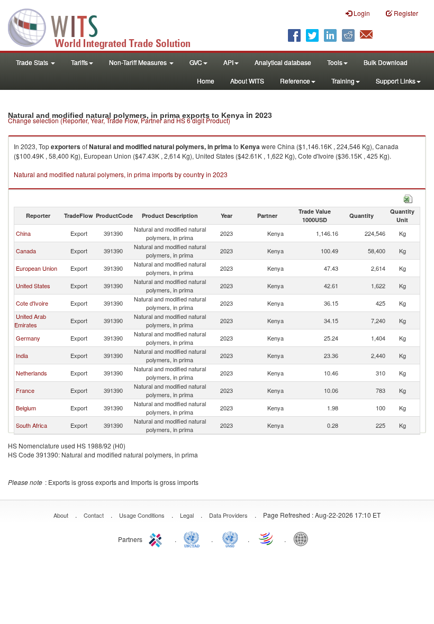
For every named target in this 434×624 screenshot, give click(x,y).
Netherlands (31, 373)
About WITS (247, 80)
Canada (26, 250)
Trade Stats (33, 62)
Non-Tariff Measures (138, 62)
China (23, 233)
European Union (36, 268)
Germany (28, 338)
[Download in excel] (408, 197)
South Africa (31, 425)
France (25, 390)
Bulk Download (386, 62)
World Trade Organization (266, 538)
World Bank (303, 538)
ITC (157, 538)
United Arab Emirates (30, 320)
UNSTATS (230, 538)
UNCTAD (193, 538)
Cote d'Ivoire (32, 303)
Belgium (26, 407)
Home (205, 80)
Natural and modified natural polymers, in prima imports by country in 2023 (121, 174)
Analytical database (283, 62)
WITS (106, 26)
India (22, 355)
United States (33, 285)
